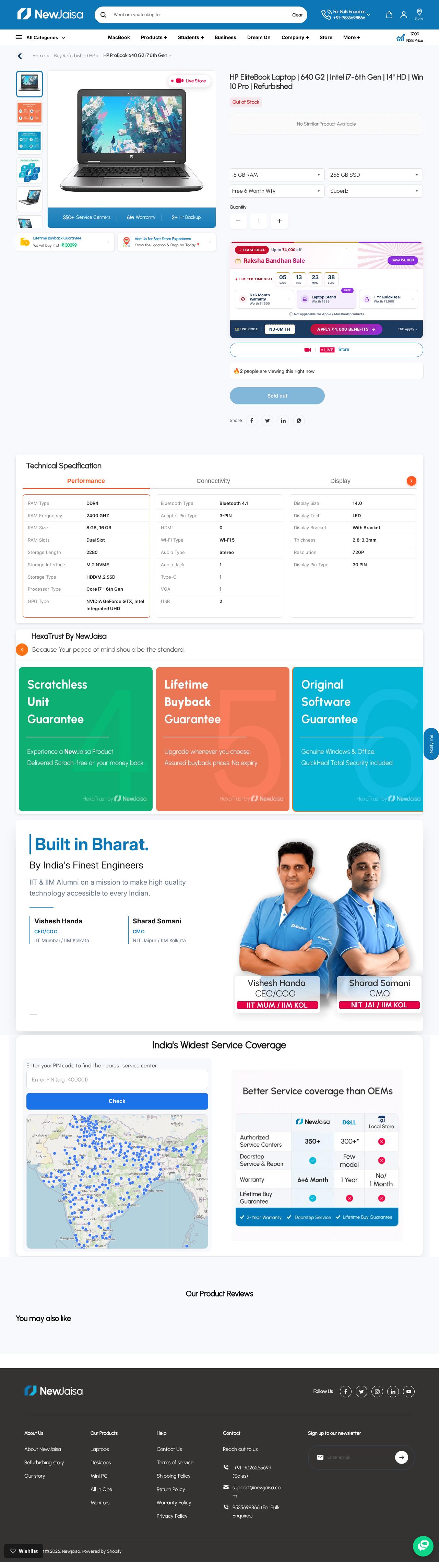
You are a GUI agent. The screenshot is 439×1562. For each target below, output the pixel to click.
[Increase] (279, 221)
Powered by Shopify (102, 1551)
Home (39, 56)
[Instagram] (377, 1391)
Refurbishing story (44, 1462)
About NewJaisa (42, 1449)
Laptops (100, 1449)
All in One (101, 1489)
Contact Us (169, 1449)
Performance (86, 480)
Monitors (100, 1503)
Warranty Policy (174, 1503)
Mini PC (99, 1476)
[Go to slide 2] (29, 113)
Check (117, 1101)
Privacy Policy (172, 1516)
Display (340, 480)
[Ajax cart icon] (389, 15)
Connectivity (213, 480)
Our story (34, 1476)
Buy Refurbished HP (74, 56)
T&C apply (406, 329)
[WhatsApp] (299, 420)
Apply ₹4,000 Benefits (343, 329)
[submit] (401, 1457)
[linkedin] (393, 1391)
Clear (297, 14)
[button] (326, 350)
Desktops (101, 1462)
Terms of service (175, 1462)
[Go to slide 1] (29, 84)
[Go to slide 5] (29, 199)
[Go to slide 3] (29, 142)
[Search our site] (103, 14)
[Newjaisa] (50, 15)
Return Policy (171, 1489)
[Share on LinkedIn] (283, 420)
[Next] (202, 149)
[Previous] (57, 149)
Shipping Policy (174, 1476)
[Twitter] (267, 420)
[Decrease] (238, 221)
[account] (403, 15)
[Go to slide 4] (29, 170)
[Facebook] (252, 420)
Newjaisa (71, 1551)
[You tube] (409, 1391)
